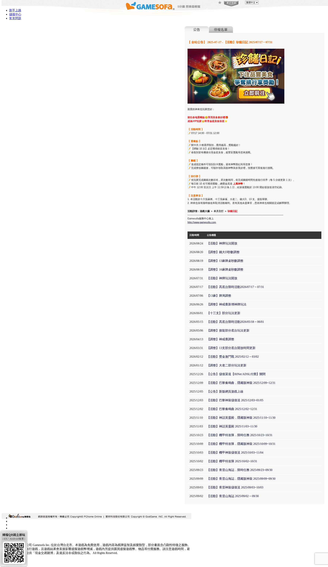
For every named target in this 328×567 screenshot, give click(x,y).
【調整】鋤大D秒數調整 (223, 252)
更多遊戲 (230, 4)
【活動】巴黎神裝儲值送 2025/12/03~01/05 (235, 400)
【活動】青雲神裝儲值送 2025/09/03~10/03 (235, 487)
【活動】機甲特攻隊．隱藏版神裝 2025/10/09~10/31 (241, 443)
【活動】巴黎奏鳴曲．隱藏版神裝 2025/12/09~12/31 (241, 382)
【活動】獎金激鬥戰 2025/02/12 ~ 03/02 (233, 356)
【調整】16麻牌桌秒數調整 (225, 269)
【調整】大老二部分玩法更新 (226, 365)
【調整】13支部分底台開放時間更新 (231, 348)
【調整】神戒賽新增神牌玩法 (226, 304)
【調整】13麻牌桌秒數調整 (225, 260)
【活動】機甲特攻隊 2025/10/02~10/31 (232, 461)
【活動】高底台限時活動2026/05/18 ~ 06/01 (235, 321)
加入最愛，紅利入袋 (220, 3)
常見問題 (15, 18)
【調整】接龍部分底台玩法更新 (228, 330)
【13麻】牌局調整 (219, 295)
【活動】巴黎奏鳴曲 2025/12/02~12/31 (232, 409)
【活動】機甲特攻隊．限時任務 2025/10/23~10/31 (239, 435)
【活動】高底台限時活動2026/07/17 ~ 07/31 (235, 287)
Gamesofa (150, 6)
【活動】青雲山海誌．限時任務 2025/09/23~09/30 (239, 470)
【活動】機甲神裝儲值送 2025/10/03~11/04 (235, 452)
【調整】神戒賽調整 (220, 339)
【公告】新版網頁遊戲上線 (225, 391)
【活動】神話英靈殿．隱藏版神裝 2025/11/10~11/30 (241, 417)
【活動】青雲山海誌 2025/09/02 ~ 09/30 (233, 496)
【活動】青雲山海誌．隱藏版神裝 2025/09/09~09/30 (241, 478)
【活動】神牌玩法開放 (222, 243)
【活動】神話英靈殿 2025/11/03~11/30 (232, 426)
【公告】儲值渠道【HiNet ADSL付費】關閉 (236, 374)
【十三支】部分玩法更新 (223, 313)
